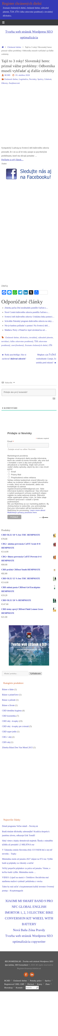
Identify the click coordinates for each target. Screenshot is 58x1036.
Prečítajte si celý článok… (12, 160)
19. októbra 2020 (22, 75)
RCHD (7, 75)
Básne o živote (8, 705)
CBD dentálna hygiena (12, 710)
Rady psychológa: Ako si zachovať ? (14, 357)
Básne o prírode (9, 700)
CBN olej (6, 742)
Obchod (30, 984)
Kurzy (39, 984)
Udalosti (47, 79)
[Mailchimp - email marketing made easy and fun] (43, 518)
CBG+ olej (6, 737)
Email (10, 441)
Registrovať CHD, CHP (14, 984)
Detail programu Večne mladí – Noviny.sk (20, 826)
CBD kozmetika (9, 716)
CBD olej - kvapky (10, 721)
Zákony (4, 83)
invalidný (33, 337)
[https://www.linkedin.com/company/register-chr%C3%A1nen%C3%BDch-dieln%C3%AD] (32, 974)
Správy (40, 79)
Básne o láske (8, 689)
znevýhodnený (17, 345)
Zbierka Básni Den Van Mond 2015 (17, 747)
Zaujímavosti (14, 83)
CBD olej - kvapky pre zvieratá (15, 726)
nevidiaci (5, 341)
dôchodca (24, 337)
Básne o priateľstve (10, 695)
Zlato (47, 984)
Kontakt (19, 988)
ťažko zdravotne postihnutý (21, 341)
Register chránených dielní (22, 3)
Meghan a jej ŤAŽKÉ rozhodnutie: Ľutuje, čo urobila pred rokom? (46, 359)
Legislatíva (23, 79)
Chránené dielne (14, 47)
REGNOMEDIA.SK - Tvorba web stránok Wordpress (27, 961)
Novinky (32, 79)
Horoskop (8, 988)
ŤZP (36, 341)
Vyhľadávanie (35, 674)
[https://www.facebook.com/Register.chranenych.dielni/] (26, 974)
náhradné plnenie (45, 337)
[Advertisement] (29, 117)
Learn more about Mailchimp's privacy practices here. (26, 511)
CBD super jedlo (9, 731)
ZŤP (50, 345)
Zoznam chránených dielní (36, 345)
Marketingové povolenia (17, 456)
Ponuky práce (36, 981)
